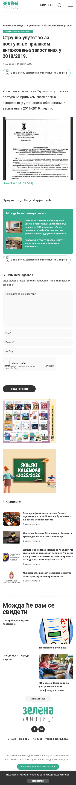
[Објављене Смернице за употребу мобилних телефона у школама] (56, 666)
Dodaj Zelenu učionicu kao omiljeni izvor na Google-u (39, 72)
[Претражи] (58, 5)
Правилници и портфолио (17, 31)
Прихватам (38, 781)
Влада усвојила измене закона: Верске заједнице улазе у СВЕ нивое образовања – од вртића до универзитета (47, 516)
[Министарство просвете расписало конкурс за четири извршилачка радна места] (11, 577)
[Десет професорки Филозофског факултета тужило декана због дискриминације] (11, 537)
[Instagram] (41, 729)
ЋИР (43, 5)
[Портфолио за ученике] (56, 631)
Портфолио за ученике (52, 647)
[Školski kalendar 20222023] (29, 470)
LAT (50, 5)
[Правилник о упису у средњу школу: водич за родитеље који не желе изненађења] (38, 243)
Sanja (11, 64)
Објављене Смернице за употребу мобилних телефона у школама (54, 686)
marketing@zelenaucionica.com (38, 766)
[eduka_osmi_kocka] (29, 420)
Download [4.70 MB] (18, 183)
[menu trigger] (69, 5)
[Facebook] (34, 729)
